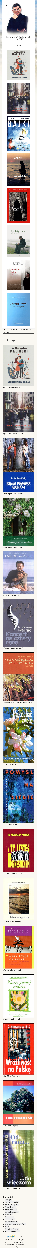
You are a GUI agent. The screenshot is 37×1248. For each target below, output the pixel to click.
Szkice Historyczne (12, 1212)
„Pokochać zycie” (10, 764)
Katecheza (9, 1214)
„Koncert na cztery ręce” (13, 648)
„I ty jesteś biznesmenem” (13, 873)
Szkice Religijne (11, 1209)
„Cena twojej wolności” (12, 970)
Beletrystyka (9, 1217)
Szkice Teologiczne (12, 1205)
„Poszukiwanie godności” (13, 921)
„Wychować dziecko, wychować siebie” (18, 702)
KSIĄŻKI (21, 330)
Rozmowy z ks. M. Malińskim (15, 1224)
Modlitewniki (10, 1219)
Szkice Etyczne (10, 1207)
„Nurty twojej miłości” (12, 1019)
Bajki (7, 1226)
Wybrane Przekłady (12, 1231)
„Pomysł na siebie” (10, 824)
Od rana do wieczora (11, 1188)
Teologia (8, 1200)
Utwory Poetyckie (11, 1222)
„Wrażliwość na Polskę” (12, 1076)
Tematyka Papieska (12, 1229)
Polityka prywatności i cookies (23, 1247)
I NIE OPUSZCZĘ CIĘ (11, 595)
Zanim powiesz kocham (12, 387)
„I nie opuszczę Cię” (11, 1126)
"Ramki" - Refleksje (12, 1202)
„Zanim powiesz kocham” (13, 494)
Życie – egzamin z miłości (13, 434)
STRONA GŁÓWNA (10, 330)
